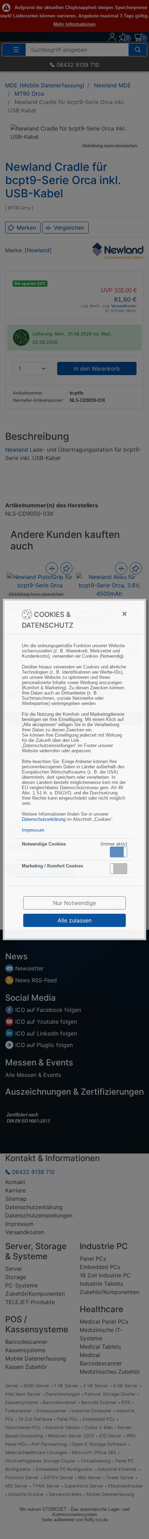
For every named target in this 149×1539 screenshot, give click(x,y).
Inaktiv (121, 868)
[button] (118, 852)
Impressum (33, 830)
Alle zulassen (74, 920)
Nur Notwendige (74, 902)
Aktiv (118, 852)
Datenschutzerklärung (43, 819)
